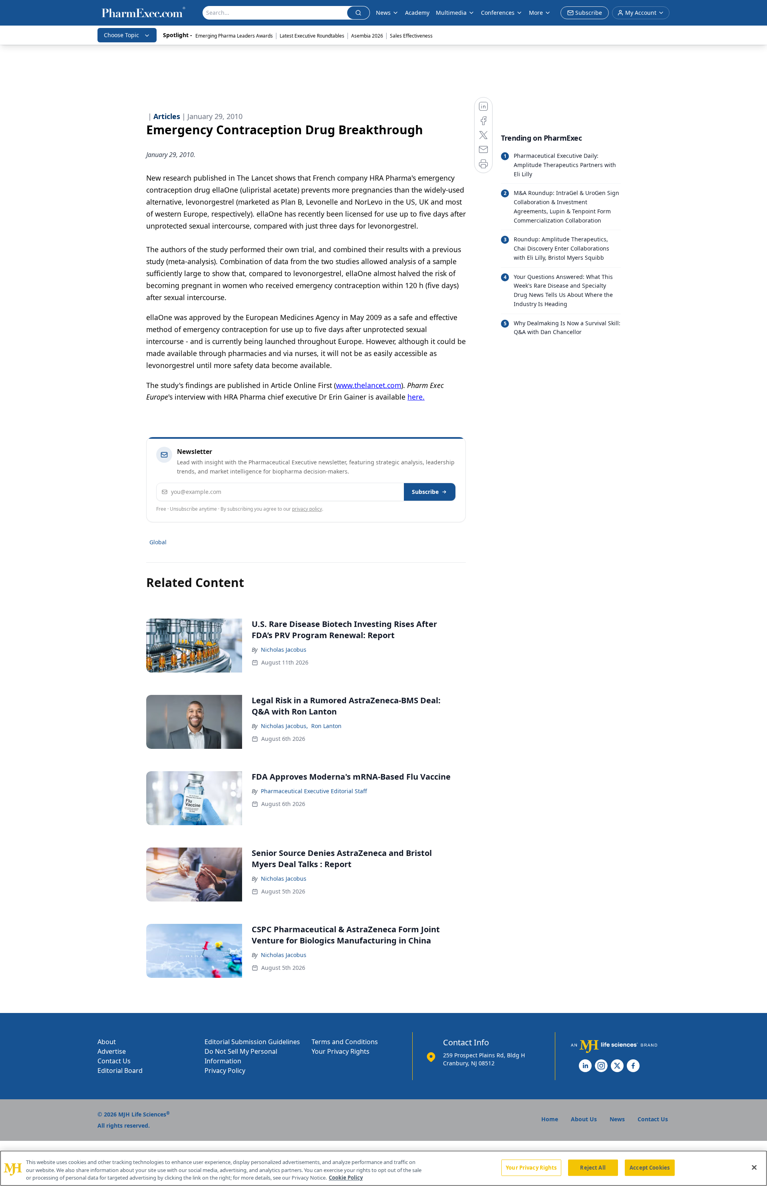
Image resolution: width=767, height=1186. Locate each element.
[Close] (754, 1167)
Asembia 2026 (367, 35)
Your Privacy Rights (341, 1051)
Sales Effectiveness (411, 35)
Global (158, 542)
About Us (584, 1119)
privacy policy (307, 508)
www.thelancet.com (368, 385)
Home (549, 1119)
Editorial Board (120, 1070)
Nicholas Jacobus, (284, 726)
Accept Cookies (650, 1167)
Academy (417, 12)
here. (416, 397)
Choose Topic (121, 35)
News (383, 12)
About (106, 1041)
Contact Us (114, 1061)
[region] (383, 1168)
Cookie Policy (346, 1177)
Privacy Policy (225, 1070)
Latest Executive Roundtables (312, 35)
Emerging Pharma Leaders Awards (234, 35)
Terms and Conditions (345, 1041)
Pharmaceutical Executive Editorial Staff (314, 791)
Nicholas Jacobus (283, 649)
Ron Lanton (326, 726)
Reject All (592, 1167)
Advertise (111, 1051)
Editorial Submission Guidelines (252, 1041)
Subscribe (425, 491)
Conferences (498, 12)
